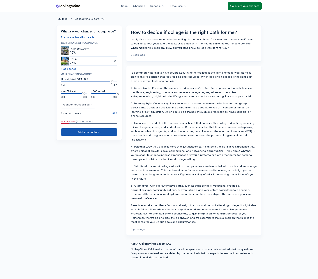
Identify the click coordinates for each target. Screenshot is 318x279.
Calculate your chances (244, 6)
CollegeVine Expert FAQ (90, 18)
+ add (113, 113)
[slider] (111, 82)
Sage (124, 6)
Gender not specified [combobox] (76, 104)
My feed (62, 18)
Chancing (139, 6)
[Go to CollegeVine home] (68, 6)
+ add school (69, 68)
